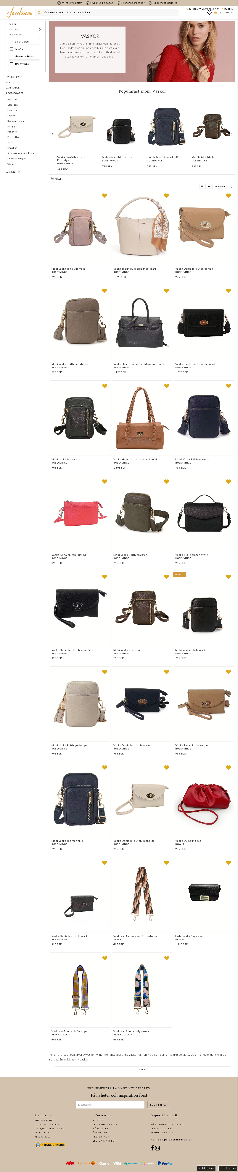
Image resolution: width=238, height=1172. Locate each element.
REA (8, 82)
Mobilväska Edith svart (117, 157)
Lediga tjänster (104, 1141)
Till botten (208, 1168)
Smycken (12, 147)
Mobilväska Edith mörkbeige (70, 364)
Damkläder (13, 87)
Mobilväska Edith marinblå (192, 459)
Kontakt (99, 1120)
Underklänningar (16, 158)
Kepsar (11, 115)
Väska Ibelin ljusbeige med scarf (134, 268)
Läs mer (142, 1068)
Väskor (11, 164)
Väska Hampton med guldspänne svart (138, 364)
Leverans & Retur (105, 1124)
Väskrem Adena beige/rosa (131, 1031)
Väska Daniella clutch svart (69, 936)
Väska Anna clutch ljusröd (69, 554)
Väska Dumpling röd (188, 840)
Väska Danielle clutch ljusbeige (71, 158)
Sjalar (10, 142)
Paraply (11, 126)
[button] (209, 12)
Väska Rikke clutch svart (191, 554)
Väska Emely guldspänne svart (195, 364)
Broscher (12, 99)
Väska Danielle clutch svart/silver (74, 650)
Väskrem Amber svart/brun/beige (135, 936)
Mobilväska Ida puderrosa (69, 268)
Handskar (12, 110)
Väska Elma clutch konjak (191, 745)
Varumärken (14, 172)
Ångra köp (100, 1132)
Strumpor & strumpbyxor (20, 153)
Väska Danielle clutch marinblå (133, 745)
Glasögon (12, 104)
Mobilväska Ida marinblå (162, 157)
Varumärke (16, 34)
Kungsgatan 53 (45, 1120)
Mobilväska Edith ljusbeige (69, 745)
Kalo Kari (153, 1054)
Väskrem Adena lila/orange (69, 1031)
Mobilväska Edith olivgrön (130, 554)
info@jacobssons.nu (50, 1128)
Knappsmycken (15, 121)
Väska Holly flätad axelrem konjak (135, 459)
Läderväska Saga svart (190, 936)
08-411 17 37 (212, 9)
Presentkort (14, 137)
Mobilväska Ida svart (65, 459)
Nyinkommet (14, 77)
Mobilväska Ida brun (205, 157)
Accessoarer (14, 93)
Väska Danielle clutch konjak (194, 268)
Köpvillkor (101, 1128)
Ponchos (12, 131)
